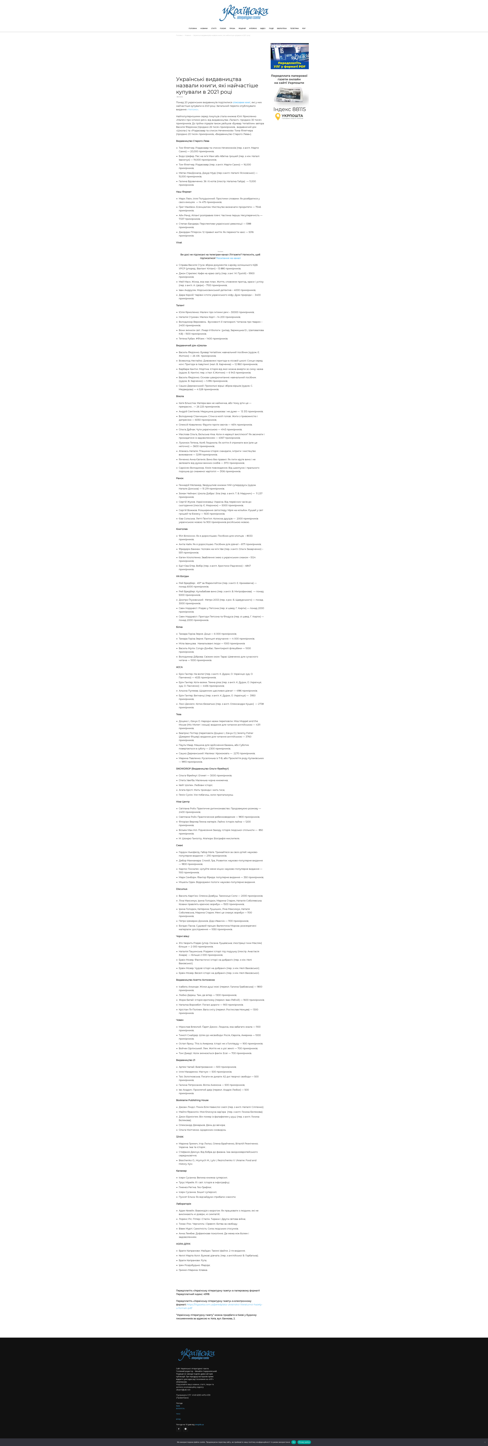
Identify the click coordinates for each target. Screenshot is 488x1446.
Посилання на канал (228, 258)
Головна (193, 28)
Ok (294, 1442)
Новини (204, 28)
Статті (213, 28)
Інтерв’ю (253, 28)
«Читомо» (192, 109)
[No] (485, 1442)
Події (271, 28)
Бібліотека (282, 28)
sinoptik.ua (199, 1424)
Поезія (223, 28)
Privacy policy (304, 1442)
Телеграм (294, 28)
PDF (304, 28)
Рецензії (242, 28)
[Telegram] (185, 1429)
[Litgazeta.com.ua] (244, 12)
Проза (232, 28)
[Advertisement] (220, 57)
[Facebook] (178, 1429)
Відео (262, 28)
